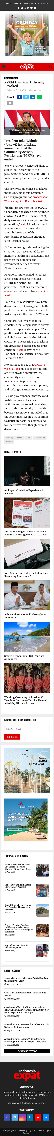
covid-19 (9, 438)
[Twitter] (15, 1117)
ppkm (28, 438)
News (15, 78)
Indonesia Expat (14, 90)
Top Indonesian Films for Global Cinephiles (16, 946)
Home (8, 3)
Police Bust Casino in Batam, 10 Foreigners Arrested (18, 886)
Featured (8, 78)
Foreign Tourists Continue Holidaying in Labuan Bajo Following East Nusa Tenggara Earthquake (19, 928)
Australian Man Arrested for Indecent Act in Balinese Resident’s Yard (26, 1025)
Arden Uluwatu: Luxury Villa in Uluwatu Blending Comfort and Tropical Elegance (25, 1040)
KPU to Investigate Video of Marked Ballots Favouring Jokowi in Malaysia (25, 533)
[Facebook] (7, 1117)
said (23, 224)
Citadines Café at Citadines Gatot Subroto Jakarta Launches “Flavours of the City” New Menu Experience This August (26, 1010)
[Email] (46, 1117)
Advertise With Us (31, 3)
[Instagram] (22, 1117)
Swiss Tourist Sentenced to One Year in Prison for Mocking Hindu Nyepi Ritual (18, 867)
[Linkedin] (30, 1117)
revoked (9, 442)
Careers (44, 3)
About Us (17, 3)
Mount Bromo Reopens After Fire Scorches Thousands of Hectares (18, 907)
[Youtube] (38, 1117)
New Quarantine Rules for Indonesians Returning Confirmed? (26, 575)
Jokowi (19, 438)
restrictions (39, 438)
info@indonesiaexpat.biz (33, 1103)
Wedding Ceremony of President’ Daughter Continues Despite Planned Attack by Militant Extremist (25, 700)
